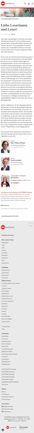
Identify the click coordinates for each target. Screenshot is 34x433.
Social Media (5, 404)
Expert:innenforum (7, 298)
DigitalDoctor (5, 293)
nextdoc (4, 311)
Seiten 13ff (6, 100)
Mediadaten (5, 242)
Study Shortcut (6, 321)
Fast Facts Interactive (8, 301)
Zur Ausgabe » (15, 183)
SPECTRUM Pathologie (8, 374)
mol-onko (4, 309)
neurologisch (5, 359)
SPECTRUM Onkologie (8, 372)
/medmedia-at (7, 411)
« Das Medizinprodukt (6, 19)
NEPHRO (6, 362)
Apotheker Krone (6, 341)
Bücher (4, 391)
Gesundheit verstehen (8, 397)
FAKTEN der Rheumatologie (9, 354)
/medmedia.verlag (8, 409)
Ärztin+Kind (5, 346)
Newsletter (5, 255)
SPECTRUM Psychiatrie (8, 377)
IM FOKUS (4, 304)
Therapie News (6, 326)
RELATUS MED (6, 316)
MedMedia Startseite (8, 235)
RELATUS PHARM (7, 319)
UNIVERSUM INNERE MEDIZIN (10, 382)
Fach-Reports (5, 394)
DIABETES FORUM (7, 351)
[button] (3, 430)
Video (3, 329)
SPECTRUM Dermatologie (9, 369)
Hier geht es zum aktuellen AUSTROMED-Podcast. (16, 192)
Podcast (4, 314)
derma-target (5, 291)
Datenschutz (5, 263)
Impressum (5, 258)
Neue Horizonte (6, 399)
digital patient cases (7, 296)
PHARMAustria (6, 364)
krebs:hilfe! (5, 306)
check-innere (5, 275)
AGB (3, 260)
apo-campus (5, 272)
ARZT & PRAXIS (6, 344)
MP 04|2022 (15, 19)
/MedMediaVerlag (8, 406)
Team (3, 245)
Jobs (3, 247)
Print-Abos (4, 253)
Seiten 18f (24, 127)
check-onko (5, 278)
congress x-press (6, 288)
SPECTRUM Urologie (7, 379)
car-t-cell (4, 286)
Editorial (13, 34)
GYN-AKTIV (5, 356)
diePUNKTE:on (6, 270)
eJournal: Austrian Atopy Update (11, 283)
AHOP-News (5, 336)
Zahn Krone (5, 384)
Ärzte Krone (5, 339)
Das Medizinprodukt (7, 349)
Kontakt (4, 250)
